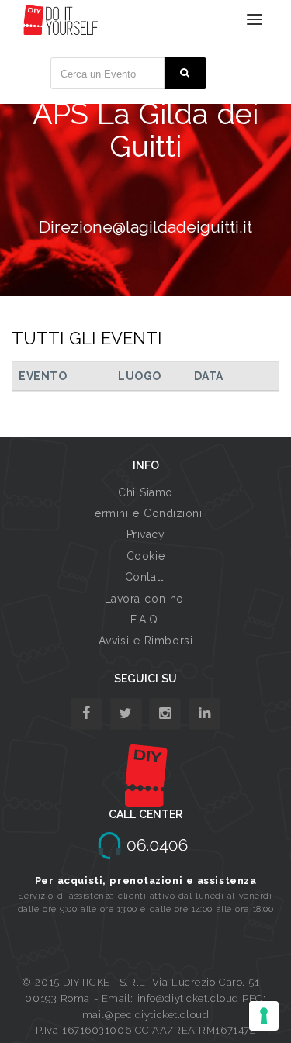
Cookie (145, 556)
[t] (126, 713)
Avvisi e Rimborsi (146, 640)
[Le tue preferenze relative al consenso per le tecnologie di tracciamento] (264, 1016)
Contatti (145, 577)
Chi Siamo (145, 492)
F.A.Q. (145, 619)
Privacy (145, 534)
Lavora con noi (146, 598)
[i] (204, 713)
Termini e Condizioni (145, 513)
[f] (86, 713)
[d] (164, 713)
